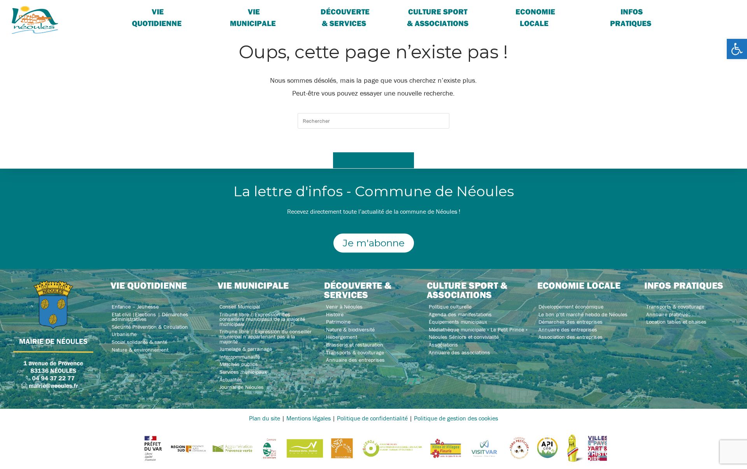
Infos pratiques (630, 17)
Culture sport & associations (437, 17)
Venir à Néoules (344, 306)
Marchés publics (238, 364)
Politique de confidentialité (372, 418)
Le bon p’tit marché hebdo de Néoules (583, 314)
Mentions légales (308, 418)
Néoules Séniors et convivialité (464, 336)
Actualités (230, 379)
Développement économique (570, 306)
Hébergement (341, 336)
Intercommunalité (239, 356)
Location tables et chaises (676, 321)
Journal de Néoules (241, 387)
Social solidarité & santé (139, 341)
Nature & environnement (140, 349)
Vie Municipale (253, 17)
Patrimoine (338, 321)
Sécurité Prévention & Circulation (150, 326)
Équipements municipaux (458, 321)
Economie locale (535, 17)
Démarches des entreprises (570, 321)
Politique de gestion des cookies (456, 418)
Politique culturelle (450, 306)
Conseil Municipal (239, 306)
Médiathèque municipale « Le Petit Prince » (478, 329)
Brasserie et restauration (354, 344)
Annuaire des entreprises (355, 359)
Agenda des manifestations (460, 314)
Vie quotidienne (157, 17)
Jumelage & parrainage (245, 348)
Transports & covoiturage (355, 352)
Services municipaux (243, 371)
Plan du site (264, 418)
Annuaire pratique (667, 314)
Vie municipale (253, 285)
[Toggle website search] (698, 11)
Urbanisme (124, 334)
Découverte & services (345, 17)
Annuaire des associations (459, 352)
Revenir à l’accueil (373, 160)
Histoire (335, 314)
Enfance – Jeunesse (135, 306)
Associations (443, 344)
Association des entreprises (570, 336)
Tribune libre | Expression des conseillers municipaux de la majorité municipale (262, 319)
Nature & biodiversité (350, 329)
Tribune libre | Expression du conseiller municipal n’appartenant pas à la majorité (265, 336)
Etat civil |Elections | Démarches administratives (150, 317)
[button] (737, 49)
